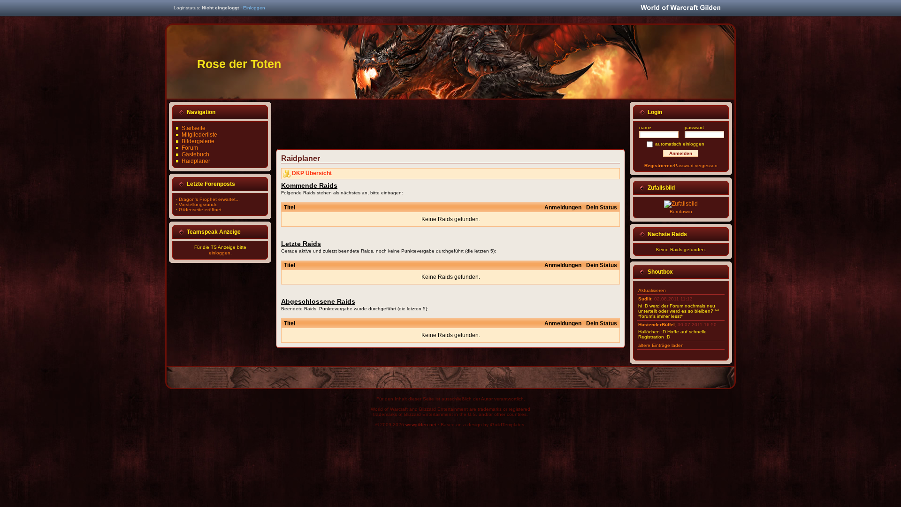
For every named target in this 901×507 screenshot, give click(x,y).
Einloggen (254, 7)
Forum (190, 148)
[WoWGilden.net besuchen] (680, 8)
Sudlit (644, 298)
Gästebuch (195, 154)
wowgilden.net (420, 424)
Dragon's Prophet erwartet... (209, 199)
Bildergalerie (198, 141)
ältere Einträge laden (661, 345)
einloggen (219, 252)
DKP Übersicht (312, 173)
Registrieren (658, 165)
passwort (694, 127)
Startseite (194, 128)
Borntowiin (681, 211)
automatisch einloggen (679, 143)
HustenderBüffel (656, 324)
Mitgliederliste (199, 134)
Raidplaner (196, 161)
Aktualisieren (652, 290)
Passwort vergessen (696, 165)
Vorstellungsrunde (198, 204)
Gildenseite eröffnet (200, 209)
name (645, 127)
